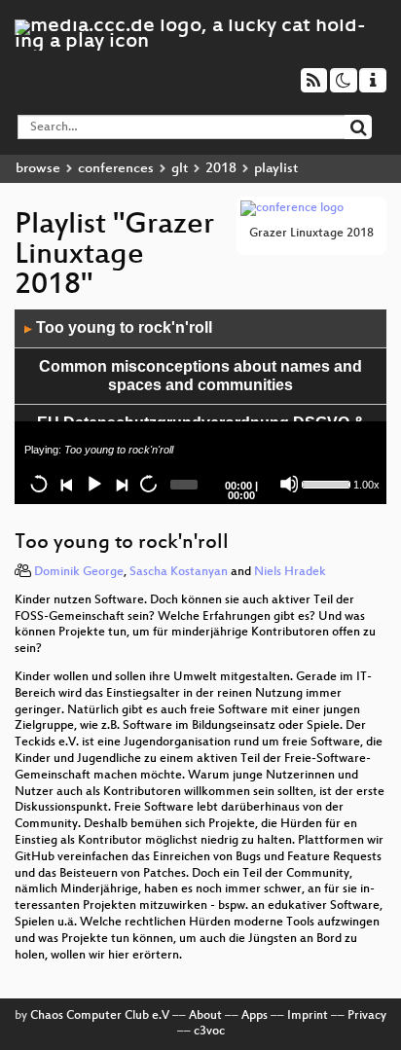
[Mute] (289, 483)
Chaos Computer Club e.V (99, 1016)
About (205, 1016)
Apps (254, 1016)
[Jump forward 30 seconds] (148, 483)
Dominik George (79, 572)
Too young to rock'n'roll (118, 327)
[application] (200, 406)
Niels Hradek (290, 572)
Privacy (366, 1016)
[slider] (325, 482)
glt (179, 169)
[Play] (93, 483)
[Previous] (66, 483)
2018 (221, 169)
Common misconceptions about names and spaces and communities (200, 375)
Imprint (307, 1016)
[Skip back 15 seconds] (39, 483)
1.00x (366, 484)
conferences (116, 169)
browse (38, 169)
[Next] (120, 483)
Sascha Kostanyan (178, 572)
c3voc (209, 1031)
